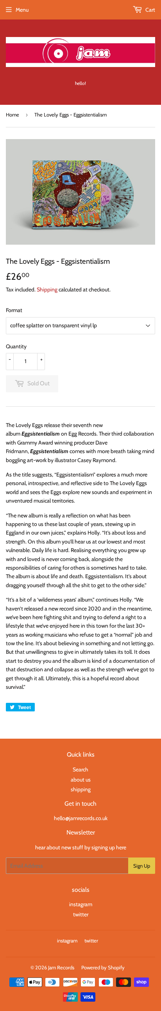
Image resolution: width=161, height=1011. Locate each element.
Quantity (16, 346)
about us (81, 779)
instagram (80, 904)
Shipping (47, 289)
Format (14, 310)
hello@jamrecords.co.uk (80, 818)
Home (12, 114)
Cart (149, 9)
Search (80, 769)
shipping (81, 789)
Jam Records (61, 967)
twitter (80, 914)
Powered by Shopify (103, 967)
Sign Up (141, 866)
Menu (22, 9)
